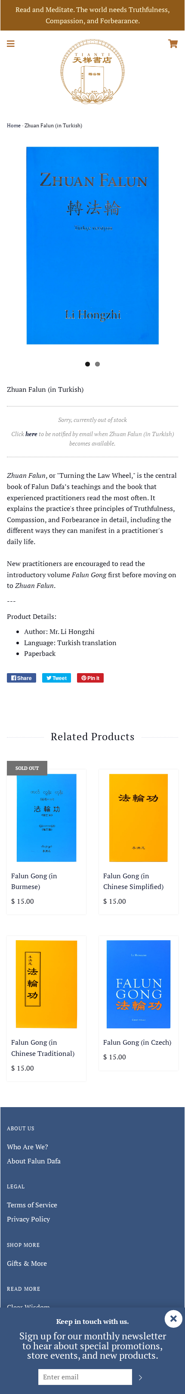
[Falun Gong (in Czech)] (138, 984)
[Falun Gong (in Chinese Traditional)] (46, 984)
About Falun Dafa (34, 1161)
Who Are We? (27, 1146)
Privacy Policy (28, 1219)
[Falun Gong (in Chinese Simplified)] (138, 818)
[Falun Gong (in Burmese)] (46, 818)
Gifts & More (27, 1263)
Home (14, 125)
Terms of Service (32, 1204)
